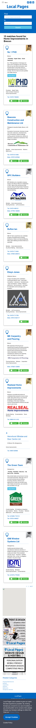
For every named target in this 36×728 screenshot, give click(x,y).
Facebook (31, 2)
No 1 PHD (12, 51)
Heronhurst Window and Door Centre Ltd (17, 437)
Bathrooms (5, 688)
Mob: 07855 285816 (13, 254)
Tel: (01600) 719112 (13, 516)
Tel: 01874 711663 (13, 251)
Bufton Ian (12, 229)
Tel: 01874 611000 (13, 155)
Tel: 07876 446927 (13, 518)
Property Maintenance (8, 681)
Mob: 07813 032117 (13, 318)
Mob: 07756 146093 (13, 211)
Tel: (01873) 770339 (13, 575)
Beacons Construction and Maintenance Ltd (15, 120)
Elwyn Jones (13, 272)
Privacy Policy (14, 712)
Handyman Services (8, 689)
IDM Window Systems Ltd (13, 540)
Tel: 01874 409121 (13, 208)
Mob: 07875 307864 (13, 157)
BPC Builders (13, 175)
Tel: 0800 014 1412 (13, 419)
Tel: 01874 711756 (13, 315)
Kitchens (5, 686)
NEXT (31, 586)
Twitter (28, 2)
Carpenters (5, 685)
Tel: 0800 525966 (12, 451)
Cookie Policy (7, 723)
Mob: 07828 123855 (13, 367)
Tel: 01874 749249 (13, 97)
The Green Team (15, 465)
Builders (5, 683)
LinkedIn (33, 2)
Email (15, 101)
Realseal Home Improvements (14, 386)
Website (25, 101)
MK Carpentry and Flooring (14, 337)
